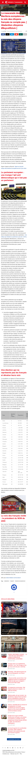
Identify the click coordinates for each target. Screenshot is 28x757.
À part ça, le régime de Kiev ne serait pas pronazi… (12, 647)
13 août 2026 (12, 740)
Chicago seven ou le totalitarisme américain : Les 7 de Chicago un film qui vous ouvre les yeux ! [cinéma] (17, 665)
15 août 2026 (12, 692)
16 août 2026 (12, 684)
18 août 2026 (12, 668)
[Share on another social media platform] (25, 34)
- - (14, 592)
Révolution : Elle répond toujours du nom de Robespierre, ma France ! (17, 672)
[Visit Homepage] (14, 2)
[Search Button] (25, 2)
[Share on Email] (16, 34)
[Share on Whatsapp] (21, 34)
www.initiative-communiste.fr (13, 577)
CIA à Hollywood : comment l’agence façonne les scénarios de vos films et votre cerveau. (13, 630)
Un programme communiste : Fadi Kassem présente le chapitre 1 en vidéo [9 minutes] (16, 689)
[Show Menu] (3, 2)
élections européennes (20, 581)
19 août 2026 (12, 660)
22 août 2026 (6, 616)
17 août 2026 (12, 675)
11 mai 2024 (3, 31)
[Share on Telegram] (12, 34)
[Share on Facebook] (3, 34)
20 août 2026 (6, 650)
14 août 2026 (12, 712)
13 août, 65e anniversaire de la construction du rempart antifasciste (17, 738)
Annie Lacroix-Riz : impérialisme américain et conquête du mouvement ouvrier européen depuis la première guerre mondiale (13, 612)
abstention (6, 581)
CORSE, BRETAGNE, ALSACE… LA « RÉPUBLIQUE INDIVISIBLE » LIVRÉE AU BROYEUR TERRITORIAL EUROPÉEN (17, 656)
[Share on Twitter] (8, 34)
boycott (12, 581)
